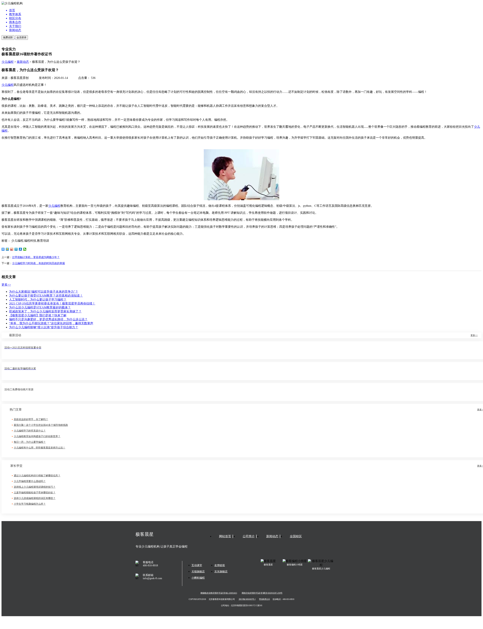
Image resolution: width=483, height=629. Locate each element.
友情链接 (219, 565)
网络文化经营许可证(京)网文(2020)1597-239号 (262, 593)
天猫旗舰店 (198, 571)
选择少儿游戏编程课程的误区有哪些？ (34, 498)
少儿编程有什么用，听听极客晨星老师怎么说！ (39, 447)
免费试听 (8, 37)
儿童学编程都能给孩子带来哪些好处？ (34, 492)
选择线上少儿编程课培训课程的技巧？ (34, 486)
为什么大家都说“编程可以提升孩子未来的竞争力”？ (43, 291)
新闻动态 (272, 536)
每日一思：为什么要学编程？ (30, 442)
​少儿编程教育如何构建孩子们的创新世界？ (37, 436)
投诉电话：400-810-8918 (283, 599)
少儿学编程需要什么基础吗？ (30, 481)
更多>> (6, 284)
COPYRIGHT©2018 (197, 599)
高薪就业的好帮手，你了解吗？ (31, 419)
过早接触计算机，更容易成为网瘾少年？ (36, 257)
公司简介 (249, 536)
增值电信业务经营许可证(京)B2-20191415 (218, 593)
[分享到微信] (24, 249)
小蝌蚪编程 (198, 577)
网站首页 (225, 536)
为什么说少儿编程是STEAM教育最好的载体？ (40, 307)
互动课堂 (197, 565)
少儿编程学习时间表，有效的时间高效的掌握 (38, 263)
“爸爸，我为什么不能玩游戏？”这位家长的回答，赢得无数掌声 (51, 323)
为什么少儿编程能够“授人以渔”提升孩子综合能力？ (43, 327)
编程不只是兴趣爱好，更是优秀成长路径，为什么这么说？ (48, 319)
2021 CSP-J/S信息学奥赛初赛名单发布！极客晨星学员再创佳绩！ (52, 303)
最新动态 (23, 61)
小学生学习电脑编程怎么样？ (30, 503)
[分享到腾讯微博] (16, 249)
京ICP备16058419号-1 (247, 599)
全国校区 (296, 536)
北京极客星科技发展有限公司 (222, 599)
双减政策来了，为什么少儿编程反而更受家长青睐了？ (45, 311)
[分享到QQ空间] (7, 249)
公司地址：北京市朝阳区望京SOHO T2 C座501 (241, 605)
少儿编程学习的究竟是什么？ (30, 430)
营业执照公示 (264, 599)
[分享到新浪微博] (11, 249)
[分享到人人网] (20, 249)
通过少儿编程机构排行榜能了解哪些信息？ (37, 475)
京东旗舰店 (221, 571)
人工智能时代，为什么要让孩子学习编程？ (37, 299)
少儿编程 (8, 61)
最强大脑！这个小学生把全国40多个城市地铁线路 (41, 425)
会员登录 (21, 37)
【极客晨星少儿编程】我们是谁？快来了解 (37, 315)
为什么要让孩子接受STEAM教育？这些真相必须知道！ (46, 295)
